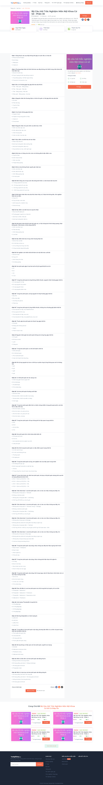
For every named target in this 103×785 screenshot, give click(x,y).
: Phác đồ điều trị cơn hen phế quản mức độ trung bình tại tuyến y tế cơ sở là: (35, 588)
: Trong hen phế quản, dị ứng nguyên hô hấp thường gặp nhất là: (32, 293)
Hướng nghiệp (27, 2)
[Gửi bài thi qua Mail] (85, 20)
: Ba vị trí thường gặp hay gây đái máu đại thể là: (27, 84)
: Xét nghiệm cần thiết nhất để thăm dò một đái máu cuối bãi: (31, 252)
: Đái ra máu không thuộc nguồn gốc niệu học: (26, 167)
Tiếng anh (47, 2)
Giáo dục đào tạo (50, 759)
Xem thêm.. (78, 73)
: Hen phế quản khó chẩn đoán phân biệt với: (26, 434)
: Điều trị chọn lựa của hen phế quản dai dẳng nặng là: (29, 672)
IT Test (34, 2)
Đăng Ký (89, 2)
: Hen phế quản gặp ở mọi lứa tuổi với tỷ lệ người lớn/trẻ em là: (31, 266)
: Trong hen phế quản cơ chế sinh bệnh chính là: (27, 348)
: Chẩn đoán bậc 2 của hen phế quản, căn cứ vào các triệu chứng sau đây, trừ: (36, 504)
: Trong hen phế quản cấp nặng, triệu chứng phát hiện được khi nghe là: (34, 559)
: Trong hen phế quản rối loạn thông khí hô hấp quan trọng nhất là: (33, 420)
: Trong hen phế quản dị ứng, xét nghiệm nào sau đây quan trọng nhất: (34, 461)
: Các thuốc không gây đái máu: (22, 112)
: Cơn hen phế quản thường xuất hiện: (24, 391)
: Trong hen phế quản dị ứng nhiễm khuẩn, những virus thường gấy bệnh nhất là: (36, 307)
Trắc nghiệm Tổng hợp (52, 774)
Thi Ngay (84, 15)
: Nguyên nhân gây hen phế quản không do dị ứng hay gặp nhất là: (32, 335)
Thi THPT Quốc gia (56, 2)
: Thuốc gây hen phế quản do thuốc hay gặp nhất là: (28, 321)
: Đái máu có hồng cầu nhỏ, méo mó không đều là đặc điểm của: (32, 153)
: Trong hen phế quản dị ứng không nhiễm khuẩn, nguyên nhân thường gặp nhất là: (37, 280)
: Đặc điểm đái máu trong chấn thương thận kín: (27, 238)
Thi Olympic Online (68, 2)
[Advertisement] (51, 43)
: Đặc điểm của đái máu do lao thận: (24, 139)
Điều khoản (65, 761)
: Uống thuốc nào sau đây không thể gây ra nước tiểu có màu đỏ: (31, 55)
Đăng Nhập (31, 690)
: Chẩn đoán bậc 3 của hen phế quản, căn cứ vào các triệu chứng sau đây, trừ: (36, 518)
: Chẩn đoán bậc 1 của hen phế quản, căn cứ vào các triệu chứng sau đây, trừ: (36, 490)
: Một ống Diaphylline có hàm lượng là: (24, 616)
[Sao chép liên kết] (88, 20)
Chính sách (65, 764)
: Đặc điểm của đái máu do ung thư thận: (25, 209)
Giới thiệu (66, 759)
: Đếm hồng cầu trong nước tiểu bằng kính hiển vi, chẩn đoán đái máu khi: (34, 180)
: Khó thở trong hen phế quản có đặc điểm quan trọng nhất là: (31, 448)
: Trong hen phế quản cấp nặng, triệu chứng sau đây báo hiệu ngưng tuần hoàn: (36, 545)
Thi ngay (46, 722)
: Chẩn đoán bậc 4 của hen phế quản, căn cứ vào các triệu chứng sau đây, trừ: (36, 532)
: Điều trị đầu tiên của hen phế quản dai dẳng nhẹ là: (29, 658)
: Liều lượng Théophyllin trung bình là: (24, 602)
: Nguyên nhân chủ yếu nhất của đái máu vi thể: (27, 125)
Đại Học (40, 2)
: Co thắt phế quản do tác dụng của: (24, 377)
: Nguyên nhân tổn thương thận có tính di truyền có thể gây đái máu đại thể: (35, 98)
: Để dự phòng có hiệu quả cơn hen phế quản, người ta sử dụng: (32, 645)
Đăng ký (40, 764)
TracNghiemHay (59, 783)
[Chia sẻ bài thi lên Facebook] (83, 20)
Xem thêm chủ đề (51, 746)
